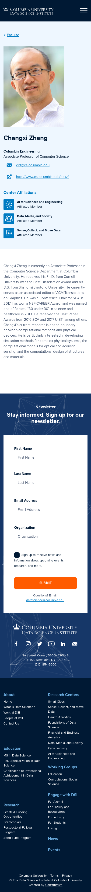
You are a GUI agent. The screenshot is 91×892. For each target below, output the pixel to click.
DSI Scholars (12, 822)
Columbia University (33, 876)
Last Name (22, 474)
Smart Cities (56, 702)
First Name (23, 448)
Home (8, 702)
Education (12, 748)
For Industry (56, 817)
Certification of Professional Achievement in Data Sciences (23, 775)
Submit (45, 583)
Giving (52, 828)
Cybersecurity (57, 748)
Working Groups (62, 767)
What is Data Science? (19, 707)
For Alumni (55, 802)
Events (54, 849)
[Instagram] (28, 643)
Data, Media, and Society (65, 743)
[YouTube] (51, 644)
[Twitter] (40, 644)
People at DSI (13, 718)
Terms (54, 876)
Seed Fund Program (17, 838)
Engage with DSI (62, 794)
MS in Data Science (17, 755)
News (53, 838)
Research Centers (63, 694)
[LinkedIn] (63, 644)
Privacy (67, 876)
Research (12, 805)
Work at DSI (12, 712)
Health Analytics (59, 717)
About (9, 694)
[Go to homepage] (28, 11)
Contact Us (11, 723)
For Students (57, 823)
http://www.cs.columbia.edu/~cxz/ (42, 177)
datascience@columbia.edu (45, 600)
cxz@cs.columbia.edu (32, 165)
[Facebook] (16, 644)
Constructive (54, 885)
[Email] (74, 644)
